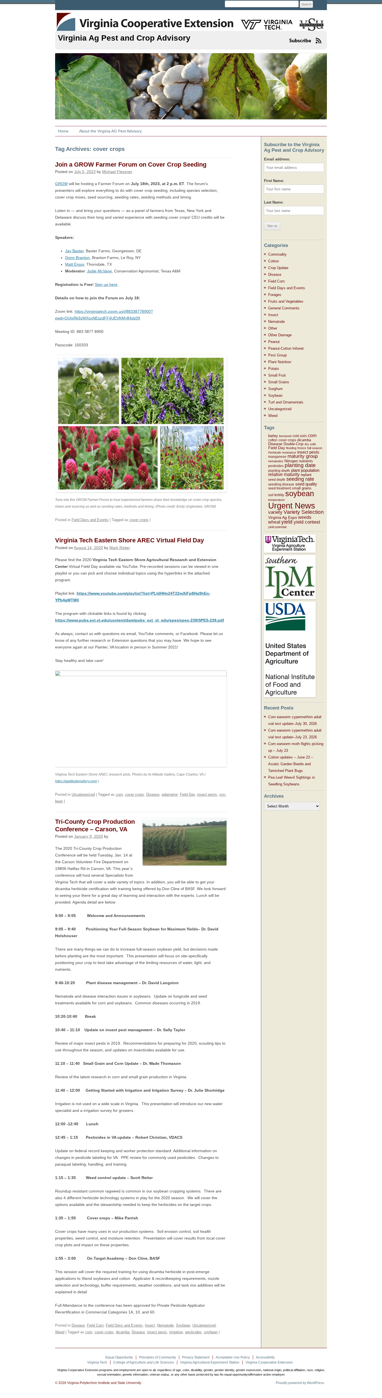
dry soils (310, 444)
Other (272, 328)
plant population (305, 470)
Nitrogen (291, 461)
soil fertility (276, 495)
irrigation (176, 1332)
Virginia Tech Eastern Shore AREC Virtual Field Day (129, 540)
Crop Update (278, 268)
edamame (170, 794)
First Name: (274, 181)
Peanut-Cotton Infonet (286, 348)
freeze (302, 448)
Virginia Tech (97, 1362)
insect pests (207, 794)
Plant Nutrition (279, 362)
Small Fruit (277, 375)
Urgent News (291, 505)
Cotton (273, 261)
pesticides (193, 1332)
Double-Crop (293, 444)
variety (275, 512)
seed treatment (279, 488)
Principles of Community (157, 1357)
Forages (274, 295)
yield (287, 522)
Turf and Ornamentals (285, 402)
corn (119, 794)
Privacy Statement (195, 1357)
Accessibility (265, 1357)
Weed (59, 1332)
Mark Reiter (119, 547)
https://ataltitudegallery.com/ (76, 781)
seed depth (276, 480)
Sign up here (106, 284)
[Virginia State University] (309, 21)
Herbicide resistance (282, 452)
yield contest (307, 522)
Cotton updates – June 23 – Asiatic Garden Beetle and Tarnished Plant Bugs (290, 764)
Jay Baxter (74, 251)
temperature (276, 499)
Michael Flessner (117, 171)
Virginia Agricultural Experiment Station (209, 1362)
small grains (302, 488)
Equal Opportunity (119, 1357)
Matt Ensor (74, 264)
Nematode (165, 1325)
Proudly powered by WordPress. (300, 1383)
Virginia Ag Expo (282, 517)
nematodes (275, 461)
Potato (273, 369)
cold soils (300, 436)
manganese (277, 457)
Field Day (187, 794)
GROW (61, 183)
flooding (291, 448)
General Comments (284, 308)
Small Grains (278, 382)
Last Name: (273, 202)
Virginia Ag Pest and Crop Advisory (124, 38)
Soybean (183, 1325)
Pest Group (277, 355)
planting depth (279, 471)
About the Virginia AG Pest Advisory (110, 131)
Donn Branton (77, 257)
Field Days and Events (90, 520)
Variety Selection (304, 512)
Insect (150, 1325)
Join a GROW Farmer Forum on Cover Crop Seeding (130, 164)
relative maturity (284, 474)
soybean (211, 1332)
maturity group (302, 456)
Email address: (277, 159)
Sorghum (275, 389)
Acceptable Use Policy (233, 1357)
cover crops (138, 520)
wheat (274, 522)
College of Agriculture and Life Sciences (143, 1362)
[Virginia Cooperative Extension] (65, 18)
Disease (152, 794)
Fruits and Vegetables (285, 301)
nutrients (306, 461)
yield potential (277, 527)
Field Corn (95, 1325)
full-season (314, 448)
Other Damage (280, 335)
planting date (300, 465)
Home (63, 131)
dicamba (122, 1332)
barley (273, 436)
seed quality (306, 484)
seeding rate (300, 479)
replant (306, 475)
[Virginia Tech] (263, 21)
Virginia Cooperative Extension (269, 1362)
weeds (304, 517)
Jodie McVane (99, 271)
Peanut (274, 342)
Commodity (277, 254)
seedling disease (281, 484)
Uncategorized (83, 794)
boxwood (285, 436)
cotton (272, 440)
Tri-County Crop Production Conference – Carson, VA (95, 825)
